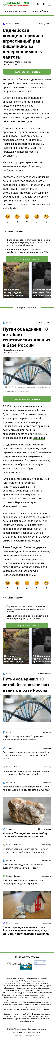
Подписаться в (27, 71)
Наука (8, 323)
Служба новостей (14, 350)
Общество (10, 748)
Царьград (39, 437)
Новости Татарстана (15, 767)
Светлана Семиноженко (17, 62)
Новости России (13, 24)
